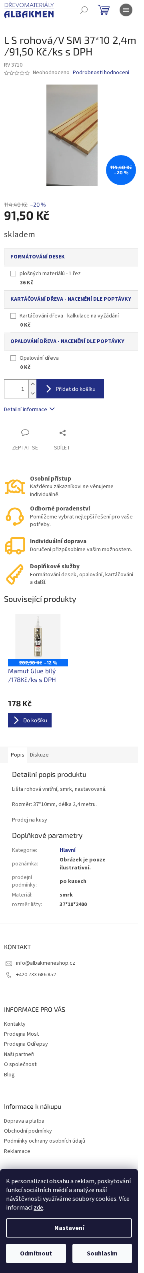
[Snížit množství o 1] (32, 393)
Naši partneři (19, 1054)
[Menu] (126, 10)
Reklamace (17, 1151)
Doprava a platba (24, 1121)
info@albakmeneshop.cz (45, 963)
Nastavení (69, 1228)
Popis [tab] (17, 755)
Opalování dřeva (39, 358)
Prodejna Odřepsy (26, 1044)
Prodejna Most (21, 1034)
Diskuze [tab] (39, 755)
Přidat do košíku (76, 388)
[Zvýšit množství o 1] (32, 384)
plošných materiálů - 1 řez (50, 274)
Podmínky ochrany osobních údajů (44, 1141)
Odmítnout (36, 1253)
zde (38, 1207)
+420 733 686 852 (36, 975)
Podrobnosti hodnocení (101, 73)
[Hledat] (84, 10)
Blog (9, 1075)
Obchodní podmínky (28, 1131)
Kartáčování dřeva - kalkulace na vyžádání (69, 316)
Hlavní (68, 850)
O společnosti (21, 1064)
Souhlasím (102, 1253)
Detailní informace (25, 410)
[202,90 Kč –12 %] (38, 636)
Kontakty (15, 1024)
